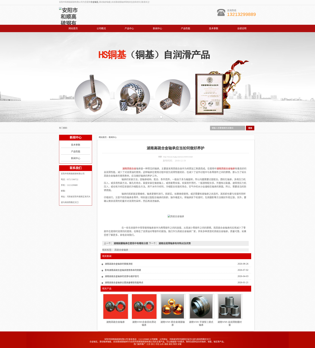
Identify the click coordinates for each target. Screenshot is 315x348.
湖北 (171, 344)
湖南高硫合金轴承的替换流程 (119, 264)
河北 (157, 344)
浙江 (153, 344)
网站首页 (73, 28)
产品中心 (129, 28)
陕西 (175, 344)
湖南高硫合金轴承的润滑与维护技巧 (122, 276)
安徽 (179, 344)
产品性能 (185, 28)
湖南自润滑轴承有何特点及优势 (174, 243)
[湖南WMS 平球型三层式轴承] (201, 306)
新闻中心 (157, 28)
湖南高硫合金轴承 (115, 322)
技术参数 (213, 28)
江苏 (148, 344)
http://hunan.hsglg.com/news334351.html (178, 157)
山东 (162, 344)
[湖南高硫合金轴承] (115, 306)
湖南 (166, 344)
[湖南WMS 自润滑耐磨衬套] (230, 306)
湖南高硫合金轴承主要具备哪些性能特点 (124, 282)
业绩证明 (241, 28)
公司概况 (101, 28)
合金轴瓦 (94, 2)
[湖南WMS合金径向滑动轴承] (144, 306)
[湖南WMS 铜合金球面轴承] (172, 306)
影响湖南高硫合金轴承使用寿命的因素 (123, 270)
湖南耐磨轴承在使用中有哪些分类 (131, 243)
